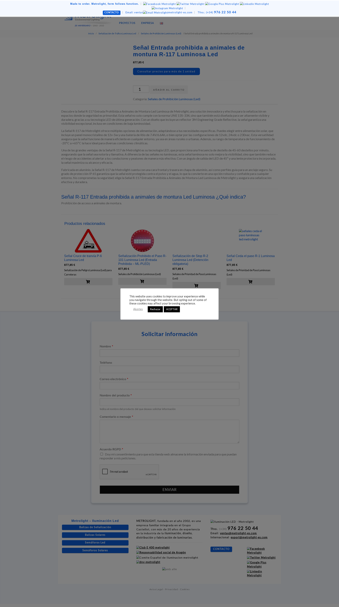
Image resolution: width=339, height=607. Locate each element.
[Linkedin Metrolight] (254, 3)
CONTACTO (111, 12)
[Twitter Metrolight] (190, 3)
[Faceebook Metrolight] (159, 3)
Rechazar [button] (155, 309)
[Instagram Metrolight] (167, 8)
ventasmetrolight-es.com (159, 12)
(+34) (217, 12)
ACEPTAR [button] (172, 309)
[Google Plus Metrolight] (222, 3)
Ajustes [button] (138, 309)
